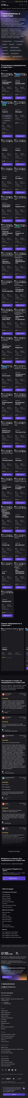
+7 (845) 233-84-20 (8, 984)
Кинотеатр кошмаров (6, 205)
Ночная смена (7, 460)
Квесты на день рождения (7, 1062)
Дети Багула (20, 545)
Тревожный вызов (6, 487)
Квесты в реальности (5, 1012)
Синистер (6, 545)
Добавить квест (4, 1047)
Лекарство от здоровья (20, 375)
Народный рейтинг (5, 1014)
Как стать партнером (5, 1051)
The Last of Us (20, 432)
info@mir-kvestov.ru (8, 987)
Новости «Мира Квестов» (6, 1038)
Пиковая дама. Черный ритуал (7, 233)
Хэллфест (19, 178)
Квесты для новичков (6, 1065)
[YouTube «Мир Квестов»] (9, 1070)
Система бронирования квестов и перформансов (12, 1049)
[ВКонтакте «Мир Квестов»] (2, 1070)
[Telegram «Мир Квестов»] (5, 1070)
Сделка (5, 112)
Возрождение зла (7, 403)
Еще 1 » (4, 123)
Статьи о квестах (5, 1041)
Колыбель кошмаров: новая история (6, 515)
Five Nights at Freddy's (20, 487)
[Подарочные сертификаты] (22, 4)
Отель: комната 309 (20, 82)
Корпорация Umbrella (6, 82)
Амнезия (18, 460)
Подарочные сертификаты (7, 1017)
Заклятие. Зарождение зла (20, 261)
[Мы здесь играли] (7, 75)
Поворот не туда (19, 234)
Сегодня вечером (19, 41)
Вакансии (3, 1028)
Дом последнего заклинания (19, 571)
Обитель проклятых (6, 262)
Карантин (19, 347)
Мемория (18, 112)
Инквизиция (19, 517)
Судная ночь (20, 206)
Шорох (17, 150)
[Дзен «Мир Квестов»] (12, 1070)
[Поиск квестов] (20, 4)
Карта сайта (3, 1021)
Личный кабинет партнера (7, 1052)
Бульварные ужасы (19, 403)
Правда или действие (6, 346)
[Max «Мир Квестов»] (15, 1070)
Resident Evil (6, 601)
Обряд (4, 649)
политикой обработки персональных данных (11, 1089)
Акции (2, 1025)
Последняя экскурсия (19, 290)
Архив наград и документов (7, 1026)
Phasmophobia (7, 291)
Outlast (4, 150)
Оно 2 (4, 178)
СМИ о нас (3, 1039)
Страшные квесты (5, 1058)
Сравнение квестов (5, 1023)
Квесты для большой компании (8, 1064)
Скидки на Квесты (7, 41)
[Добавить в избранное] (12, 75)
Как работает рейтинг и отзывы (8, 1034)
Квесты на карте (4, 1016)
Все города (3, 1019)
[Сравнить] (9, 75)
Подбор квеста (4, 1010)
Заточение (6, 376)
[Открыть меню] (25, 5)
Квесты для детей (5, 1060)
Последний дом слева (6, 318)
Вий (3, 573)
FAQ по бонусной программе (7, 1036)
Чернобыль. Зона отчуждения (20, 318)
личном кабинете (17, 873)
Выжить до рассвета (6, 431)
